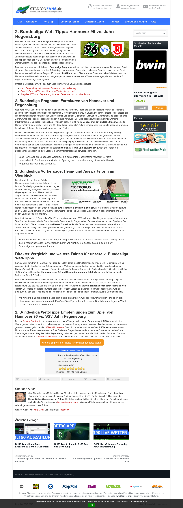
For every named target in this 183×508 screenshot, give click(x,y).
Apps (154, 21)
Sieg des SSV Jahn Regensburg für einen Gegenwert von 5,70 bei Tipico (55, 94)
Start (19, 21)
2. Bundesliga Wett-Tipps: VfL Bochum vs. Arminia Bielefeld (40, 459)
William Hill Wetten (55, 327)
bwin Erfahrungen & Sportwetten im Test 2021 (148, 94)
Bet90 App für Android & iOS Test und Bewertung (71, 445)
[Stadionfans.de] (39, 9)
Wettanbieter (32, 21)
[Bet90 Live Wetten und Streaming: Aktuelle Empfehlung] (111, 431)
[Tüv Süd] (50, 486)
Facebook (64, 409)
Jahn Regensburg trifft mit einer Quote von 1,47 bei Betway (48, 88)
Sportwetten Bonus (70, 21)
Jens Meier (39, 409)
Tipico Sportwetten (47, 336)
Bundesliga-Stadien (94, 21)
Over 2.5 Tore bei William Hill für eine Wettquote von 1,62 (47, 91)
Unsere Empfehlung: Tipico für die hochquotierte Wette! (72, 342)
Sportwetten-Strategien (136, 21)
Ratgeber (114, 21)
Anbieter (159, 107)
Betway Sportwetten (32, 321)
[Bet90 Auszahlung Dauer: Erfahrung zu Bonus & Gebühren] (32, 431)
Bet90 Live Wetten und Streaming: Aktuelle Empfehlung (111, 445)
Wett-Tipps (49, 21)
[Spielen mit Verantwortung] (36, 486)
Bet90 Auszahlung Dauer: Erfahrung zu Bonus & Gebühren (32, 445)
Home (17, 474)
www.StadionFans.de (125, 495)
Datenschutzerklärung (139, 501)
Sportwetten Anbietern (67, 402)
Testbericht (141, 107)
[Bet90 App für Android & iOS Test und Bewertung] (71, 431)
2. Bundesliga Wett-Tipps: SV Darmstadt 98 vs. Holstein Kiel (101, 459)
